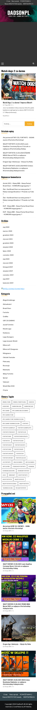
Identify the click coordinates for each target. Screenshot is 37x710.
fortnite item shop (9, 432)
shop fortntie (7, 479)
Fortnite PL (6, 440)
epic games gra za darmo (20, 410)
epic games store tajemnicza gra (13, 419)
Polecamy (6, 361)
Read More (6, 115)
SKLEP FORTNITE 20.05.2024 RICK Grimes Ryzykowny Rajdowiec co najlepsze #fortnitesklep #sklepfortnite (18, 168)
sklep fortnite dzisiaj (9, 483)
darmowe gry (28, 406)
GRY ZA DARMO (7, 97)
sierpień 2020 (8, 247)
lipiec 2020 (7, 251)
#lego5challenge (9, 300)
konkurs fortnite (23, 470)
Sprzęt (5, 378)
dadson (31, 402)
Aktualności (7, 304)
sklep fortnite (19, 479)
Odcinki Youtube (9, 357)
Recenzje (6, 365)
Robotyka (6, 370)
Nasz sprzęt (15, 1)
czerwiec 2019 (8, 275)
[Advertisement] (18, 41)
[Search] (33, 63)
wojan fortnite (21, 488)
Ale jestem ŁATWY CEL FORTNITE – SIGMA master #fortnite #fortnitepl (18, 139)
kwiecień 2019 (8, 283)
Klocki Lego (7, 329)
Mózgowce (7, 353)
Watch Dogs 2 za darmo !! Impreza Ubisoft (17, 102)
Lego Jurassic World (10, 341)
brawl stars (6, 402)
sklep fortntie (24, 483)
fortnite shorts (20, 445)
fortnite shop (7, 445)
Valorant (6, 382)
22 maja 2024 (8, 531)
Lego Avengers (8, 337)
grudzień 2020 (8, 243)
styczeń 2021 (8, 239)
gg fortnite (6, 462)
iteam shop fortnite (19, 466)
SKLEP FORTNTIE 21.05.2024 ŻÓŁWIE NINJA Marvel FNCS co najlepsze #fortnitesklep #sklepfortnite (16, 155)
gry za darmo (29, 462)
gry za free (6, 466)
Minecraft (6, 345)
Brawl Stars (7, 308)
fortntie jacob (21, 458)
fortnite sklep (18, 449)
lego (4, 475)
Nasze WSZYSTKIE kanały (13, 4)
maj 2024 (6, 227)
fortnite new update (21, 436)
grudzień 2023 (8, 235)
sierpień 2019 (8, 271)
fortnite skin (7, 449)
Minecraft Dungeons (10, 349)
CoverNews (17, 707)
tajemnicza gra (8, 488)
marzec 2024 (7, 231)
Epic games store (8, 415)
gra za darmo (18, 462)
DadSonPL (18, 12)
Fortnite (6, 312)
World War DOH (8, 386)
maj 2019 (6, 279)
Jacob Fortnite (8, 325)
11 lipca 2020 (7, 105)
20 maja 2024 (8, 646)
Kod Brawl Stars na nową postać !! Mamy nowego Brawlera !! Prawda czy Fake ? (18, 191)
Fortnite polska (18, 440)
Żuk (4, 189)
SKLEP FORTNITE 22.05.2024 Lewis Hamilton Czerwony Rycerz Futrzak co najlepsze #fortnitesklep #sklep (16, 146)
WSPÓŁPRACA (28, 4)
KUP (4, 206)
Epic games (6, 410)
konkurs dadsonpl (9, 470)
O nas (8, 1)
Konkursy (6, 333)
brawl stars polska (19, 402)
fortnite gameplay (9, 427)
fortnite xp (20, 453)
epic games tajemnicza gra (11, 423)
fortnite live (22, 432)
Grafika (5, 316)
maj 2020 (6, 259)
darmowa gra (16, 406)
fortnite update (8, 453)
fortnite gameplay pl (24, 427)
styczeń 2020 (8, 263)
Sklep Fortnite (8, 374)
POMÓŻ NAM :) (25, 1)
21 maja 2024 (8, 611)
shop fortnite (23, 475)
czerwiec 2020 (8, 255)
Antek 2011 (7, 183)
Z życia (5, 390)
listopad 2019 (8, 267)
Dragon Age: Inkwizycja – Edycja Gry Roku (18, 162)
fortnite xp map (8, 458)
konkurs (31, 466)
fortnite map (7, 436)
